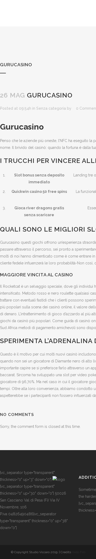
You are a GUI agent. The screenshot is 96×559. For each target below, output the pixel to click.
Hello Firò (78, 552)
